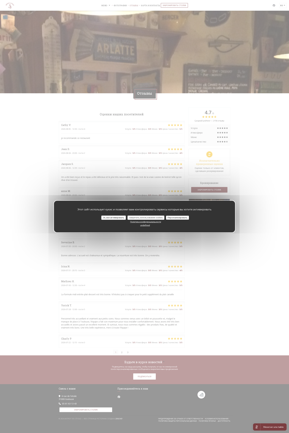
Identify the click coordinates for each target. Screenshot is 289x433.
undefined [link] (145, 225)
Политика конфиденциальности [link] (145, 221)
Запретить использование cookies (146, 217)
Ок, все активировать (113, 217)
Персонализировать (177, 217)
